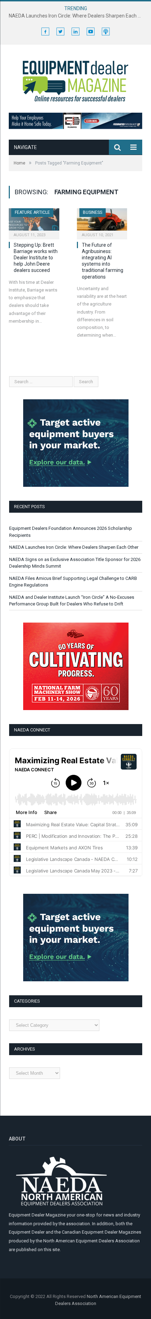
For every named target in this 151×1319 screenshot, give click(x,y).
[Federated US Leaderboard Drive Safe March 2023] (75, 127)
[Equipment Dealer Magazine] (75, 79)
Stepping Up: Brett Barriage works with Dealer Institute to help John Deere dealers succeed (36, 257)
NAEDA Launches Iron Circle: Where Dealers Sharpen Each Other (77, 16)
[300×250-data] (76, 485)
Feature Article (32, 212)
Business (92, 212)
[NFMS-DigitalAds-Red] (76, 708)
